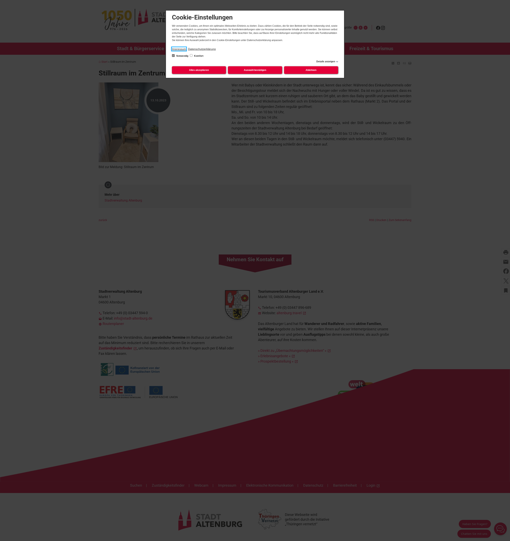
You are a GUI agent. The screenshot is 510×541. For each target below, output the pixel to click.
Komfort (198, 56)
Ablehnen (311, 70)
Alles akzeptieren (199, 70)
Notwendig (182, 56)
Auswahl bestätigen (255, 70)
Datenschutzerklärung (202, 49)
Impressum (179, 49)
